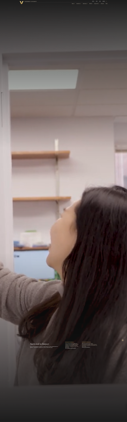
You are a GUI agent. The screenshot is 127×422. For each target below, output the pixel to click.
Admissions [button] (85, 3)
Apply (93, 1)
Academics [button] (78, 3)
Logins (103, 1)
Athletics (90, 3)
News (107, 3)
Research (102, 3)
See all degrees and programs (70, 348)
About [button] (73, 3)
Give (100, 1)
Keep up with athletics (86, 347)
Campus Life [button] (96, 3)
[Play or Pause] (123, 340)
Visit (96, 1)
